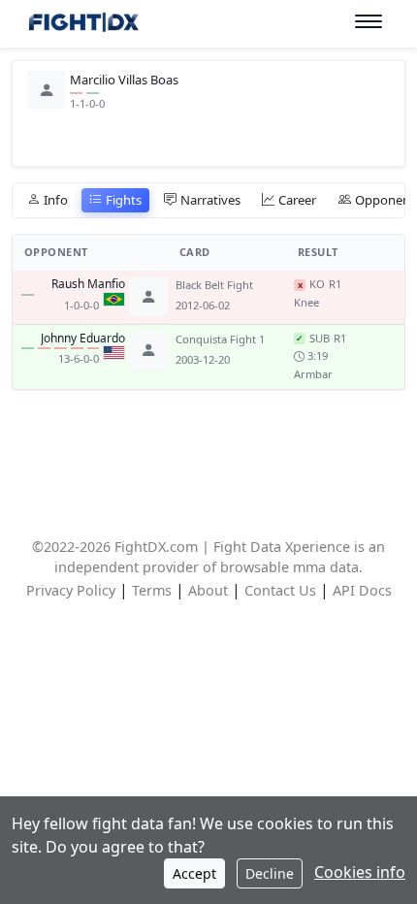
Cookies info (359, 872)
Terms (152, 590)
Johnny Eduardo (83, 338)
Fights (124, 200)
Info (56, 200)
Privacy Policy (70, 590)
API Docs (362, 590)
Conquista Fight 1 (220, 339)
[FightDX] (83, 25)
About (208, 590)
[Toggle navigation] (368, 22)
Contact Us (280, 590)
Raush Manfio (88, 284)
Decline (269, 873)
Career (297, 200)
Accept (194, 873)
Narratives (210, 200)
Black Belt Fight (214, 284)
